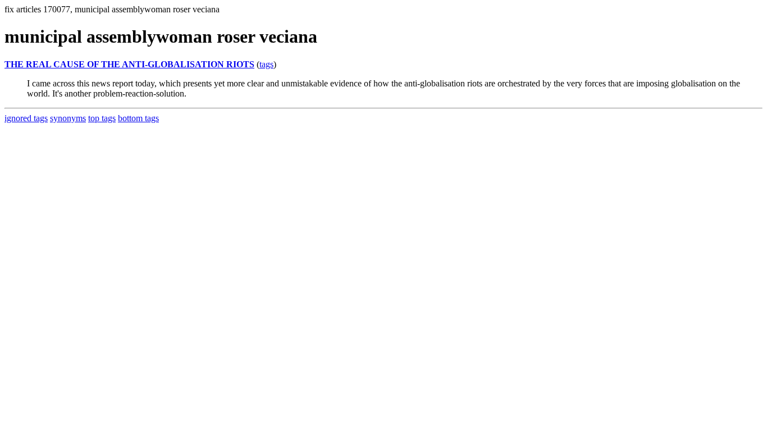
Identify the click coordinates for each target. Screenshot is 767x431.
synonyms (68, 118)
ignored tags (26, 118)
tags (266, 64)
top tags (102, 118)
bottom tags (138, 118)
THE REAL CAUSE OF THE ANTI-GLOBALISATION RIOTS (129, 64)
